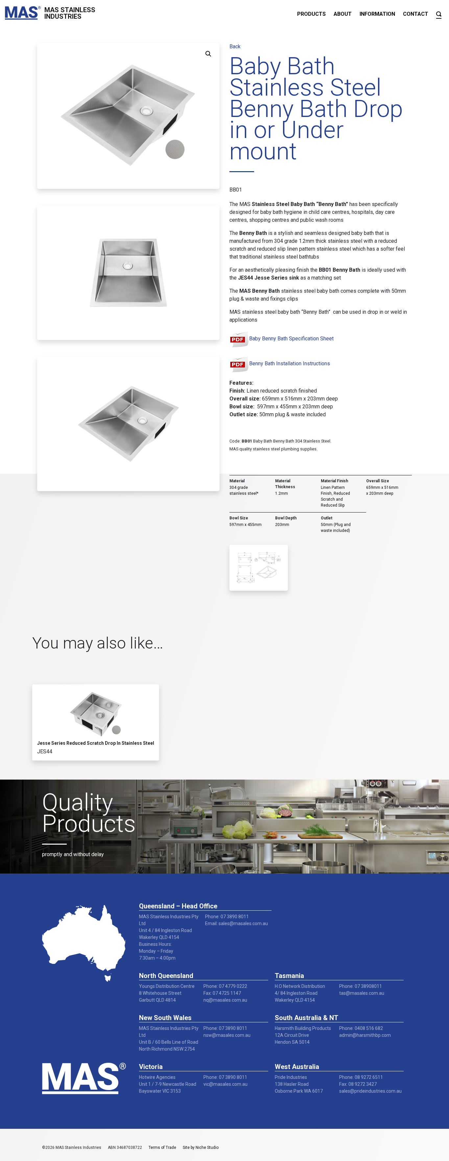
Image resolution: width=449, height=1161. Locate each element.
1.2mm (281, 493)
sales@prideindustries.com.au (370, 1091)
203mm (282, 524)
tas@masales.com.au (361, 993)
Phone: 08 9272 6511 (361, 1077)
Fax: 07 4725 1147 (222, 993)
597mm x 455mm (245, 524)
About (343, 14)
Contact (415, 14)
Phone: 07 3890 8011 (227, 916)
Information (377, 14)
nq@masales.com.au (225, 1000)
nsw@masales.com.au (226, 1035)
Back (235, 46)
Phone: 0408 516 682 (361, 1028)
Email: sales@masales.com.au (236, 923)
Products (311, 14)
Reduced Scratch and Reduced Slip (335, 499)
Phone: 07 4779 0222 (225, 986)
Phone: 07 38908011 (360, 986)
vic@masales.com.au (225, 1084)
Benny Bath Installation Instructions (289, 363)
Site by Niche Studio (201, 1147)
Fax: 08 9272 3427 (358, 1084)
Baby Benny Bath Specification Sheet (291, 338)
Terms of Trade (162, 1147)
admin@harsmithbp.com (365, 1035)
